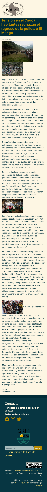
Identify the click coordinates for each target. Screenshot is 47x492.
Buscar (38, 448)
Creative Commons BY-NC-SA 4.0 (27, 470)
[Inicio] (13, 9)
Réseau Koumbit (21, 483)
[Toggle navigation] (42, 9)
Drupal (39, 485)
